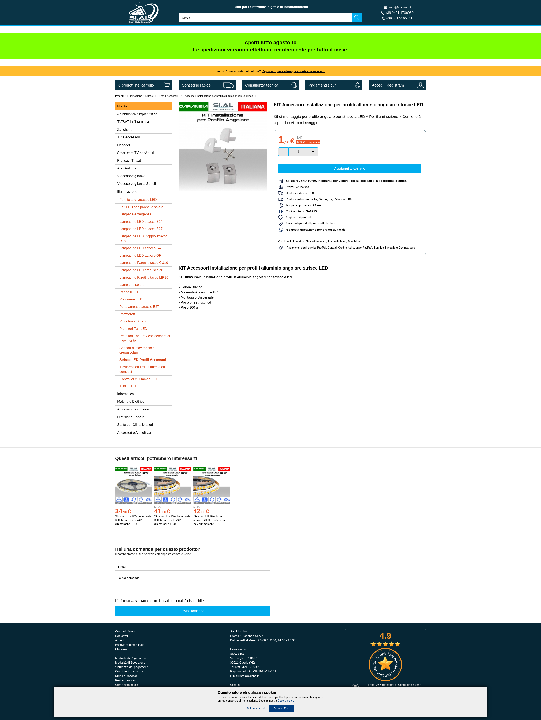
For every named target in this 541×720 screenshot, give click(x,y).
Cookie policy (286, 700)
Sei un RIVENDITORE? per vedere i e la (346, 180)
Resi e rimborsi (337, 241)
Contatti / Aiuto (125, 631)
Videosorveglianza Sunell (136, 184)
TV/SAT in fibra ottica (133, 122)
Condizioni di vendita (129, 671)
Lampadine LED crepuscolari (141, 270)
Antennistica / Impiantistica (137, 114)
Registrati (121, 635)
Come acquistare (126, 684)
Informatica (125, 394)
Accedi (377, 85)
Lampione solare (132, 284)
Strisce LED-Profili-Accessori (161, 96)
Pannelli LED (129, 292)
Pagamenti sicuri (323, 85)
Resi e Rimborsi (125, 680)
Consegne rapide (196, 85)
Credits (235, 684)
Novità (122, 106)
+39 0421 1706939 (399, 13)
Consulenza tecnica (261, 85)
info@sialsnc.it (400, 7)
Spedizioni (354, 241)
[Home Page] (144, 24)
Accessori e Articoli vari (134, 432)
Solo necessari (256, 708)
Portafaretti (127, 314)
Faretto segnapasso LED (138, 199)
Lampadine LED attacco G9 (140, 255)
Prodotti (119, 96)
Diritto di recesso (315, 241)
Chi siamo (121, 649)
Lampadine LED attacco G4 (140, 248)
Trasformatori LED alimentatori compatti (142, 369)
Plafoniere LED (130, 299)
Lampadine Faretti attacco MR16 (143, 277)
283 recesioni (385, 684)
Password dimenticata (130, 644)
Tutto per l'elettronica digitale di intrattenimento (270, 7)
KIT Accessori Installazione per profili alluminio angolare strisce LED (220, 96)
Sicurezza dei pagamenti (131, 667)
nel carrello (136, 85)
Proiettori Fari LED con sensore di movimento (144, 338)
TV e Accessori (128, 137)
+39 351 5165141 (399, 18)
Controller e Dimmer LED (138, 379)
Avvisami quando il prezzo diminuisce (309, 223)
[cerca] (357, 17)
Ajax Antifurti (126, 168)
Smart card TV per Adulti (135, 153)
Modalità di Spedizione (130, 662)
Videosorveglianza (131, 176)
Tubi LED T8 (128, 386)
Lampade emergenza (135, 214)
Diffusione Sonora (130, 417)
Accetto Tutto (281, 708)
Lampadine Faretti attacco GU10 (143, 262)
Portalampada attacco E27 (139, 306)
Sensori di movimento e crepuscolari (137, 350)
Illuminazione (134, 96)
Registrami (396, 85)
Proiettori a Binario (133, 321)
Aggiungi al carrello (349, 168)
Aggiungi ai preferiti (297, 217)
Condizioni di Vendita (291, 241)
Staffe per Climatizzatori (135, 425)
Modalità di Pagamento (130, 658)
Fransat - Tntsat (129, 160)
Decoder (123, 145)
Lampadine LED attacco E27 (141, 229)
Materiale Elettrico (130, 401)
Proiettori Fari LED (133, 328)
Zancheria (125, 129)
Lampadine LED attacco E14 (141, 221)
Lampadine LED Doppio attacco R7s (143, 238)
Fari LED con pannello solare (141, 207)
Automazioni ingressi (133, 409)
